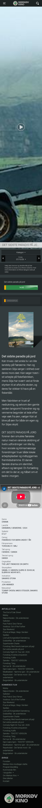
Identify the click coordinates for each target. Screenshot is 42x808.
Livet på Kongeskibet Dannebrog (16, 638)
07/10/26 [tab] (20, 259)
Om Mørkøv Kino (10, 775)
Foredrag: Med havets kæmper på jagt (18, 646)
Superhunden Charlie (11, 643)
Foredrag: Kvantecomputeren (15, 655)
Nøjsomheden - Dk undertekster (16, 618)
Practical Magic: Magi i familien (15, 632)
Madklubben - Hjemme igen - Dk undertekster (21, 672)
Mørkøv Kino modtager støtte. (15, 764)
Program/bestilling (10, 767)
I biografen (7, 773)
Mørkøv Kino (18, 3)
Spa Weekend (8, 629)
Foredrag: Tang (9, 663)
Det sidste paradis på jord (13, 649)
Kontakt (6, 781)
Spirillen (6, 635)
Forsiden (6, 761)
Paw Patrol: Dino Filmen (12, 624)
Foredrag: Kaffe (9, 658)
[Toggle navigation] (37, 3)
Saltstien (6, 621)
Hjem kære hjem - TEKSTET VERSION (18, 669)
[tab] (21, 252)
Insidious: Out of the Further (14, 626)
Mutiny (5, 615)
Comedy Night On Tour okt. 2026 (16, 652)
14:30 (21, 287)
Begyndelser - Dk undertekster (15, 680)
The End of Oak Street (12, 612)
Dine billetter (8, 778)
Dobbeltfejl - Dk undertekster (14, 641)
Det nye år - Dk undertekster (14, 666)
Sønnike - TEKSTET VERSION (15, 660)
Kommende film (9, 770)
